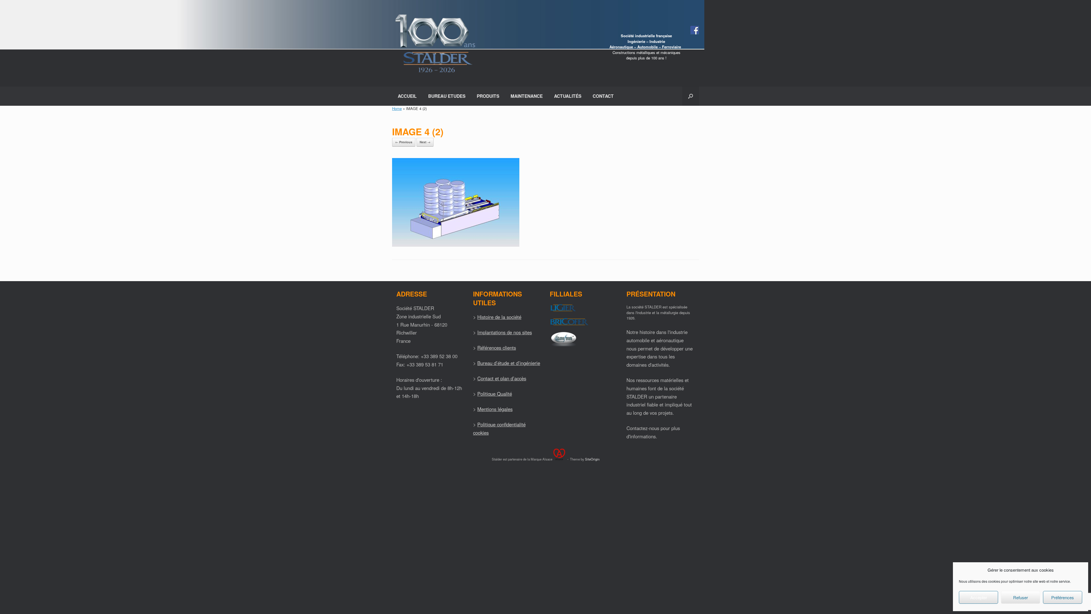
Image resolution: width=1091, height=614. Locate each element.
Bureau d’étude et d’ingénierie (508, 363)
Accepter (978, 597)
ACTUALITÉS (567, 96)
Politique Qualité (494, 393)
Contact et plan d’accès (501, 378)
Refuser (1020, 597)
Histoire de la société (499, 317)
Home (397, 108)
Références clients (496, 347)
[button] (690, 96)
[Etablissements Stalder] (434, 43)
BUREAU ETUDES (446, 96)
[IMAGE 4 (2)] (455, 245)
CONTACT (603, 96)
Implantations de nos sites (504, 332)
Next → (425, 142)
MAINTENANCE (527, 96)
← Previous (403, 142)
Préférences (1062, 597)
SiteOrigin (592, 459)
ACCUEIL (407, 96)
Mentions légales (495, 409)
